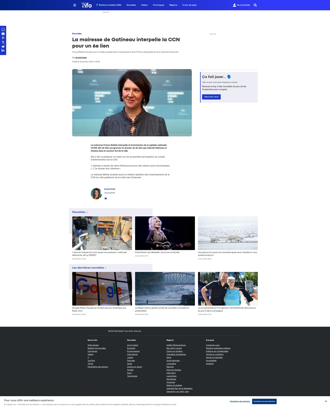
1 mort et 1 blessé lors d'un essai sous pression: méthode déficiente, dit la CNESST (99, 254)
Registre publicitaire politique (218, 348)
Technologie (132, 376)
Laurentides (171, 376)
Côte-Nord (171, 373)
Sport (129, 373)
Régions (173, 5)
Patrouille (131, 360)
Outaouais (171, 382)
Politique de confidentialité (217, 351)
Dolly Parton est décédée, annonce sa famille (157, 252)
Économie (131, 348)
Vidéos (144, 5)
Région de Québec (174, 385)
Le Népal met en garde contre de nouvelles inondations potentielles (162, 309)
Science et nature (134, 367)
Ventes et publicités (214, 357)
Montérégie (171, 379)
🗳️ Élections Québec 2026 (108, 5)
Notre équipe (93, 345)
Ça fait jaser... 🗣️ (217, 77)
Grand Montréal (173, 360)
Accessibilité (211, 360)
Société (130, 370)
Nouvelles (131, 5)
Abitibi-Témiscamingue (176, 345)
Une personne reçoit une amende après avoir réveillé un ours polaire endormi (227, 254)
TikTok (90, 364)
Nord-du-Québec (174, 370)
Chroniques (158, 5)
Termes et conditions (215, 354)
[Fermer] (326, 401)
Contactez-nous (213, 345)
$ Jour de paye (189, 5)
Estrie (169, 357)
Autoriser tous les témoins (264, 401)
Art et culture (132, 345)
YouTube (91, 360)
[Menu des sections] (74, 5)
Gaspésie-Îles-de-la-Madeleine (179, 388)
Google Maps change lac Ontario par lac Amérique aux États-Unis (99, 309)
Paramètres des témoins (98, 367)
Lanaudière (171, 364)
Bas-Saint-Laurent (174, 348)
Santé (129, 364)
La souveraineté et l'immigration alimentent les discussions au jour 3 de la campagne (227, 309)
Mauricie (170, 367)
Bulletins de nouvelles (97, 348)
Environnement (133, 351)
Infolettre (210, 364)
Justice (130, 357)
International (132, 354)
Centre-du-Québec (175, 351)
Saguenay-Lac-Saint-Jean (178, 391)
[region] (165, 401)
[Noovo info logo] (86, 5)
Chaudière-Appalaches (176, 354)
